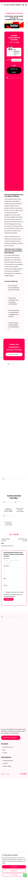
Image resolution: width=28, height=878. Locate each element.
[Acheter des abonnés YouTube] (8, 504)
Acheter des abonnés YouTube (8, 509)
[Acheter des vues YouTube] (8, 518)
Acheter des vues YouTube (8, 523)
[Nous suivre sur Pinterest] (24, 774)
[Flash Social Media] (12, 4)
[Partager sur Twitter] (14, 534)
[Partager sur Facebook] (12, 534)
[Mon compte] (23, 5)
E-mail (6, 585)
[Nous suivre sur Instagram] (20, 774)
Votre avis (6, 565)
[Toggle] (7, 285)
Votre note (6, 558)
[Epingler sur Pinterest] (15, 534)
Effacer (19, 57)
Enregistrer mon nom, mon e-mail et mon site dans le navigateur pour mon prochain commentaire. (13, 594)
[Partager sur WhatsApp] (10, 534)
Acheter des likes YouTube (20, 509)
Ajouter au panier (14, 70)
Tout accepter (14, 866)
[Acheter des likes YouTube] (20, 504)
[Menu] (2, 5)
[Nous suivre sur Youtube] (26, 774)
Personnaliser (14, 870)
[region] (14, 865)
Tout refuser (14, 874)
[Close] (26, 854)
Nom (5, 578)
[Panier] (26, 5)
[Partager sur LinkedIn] (17, 534)
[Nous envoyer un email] (22, 774)
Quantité (9, 60)
